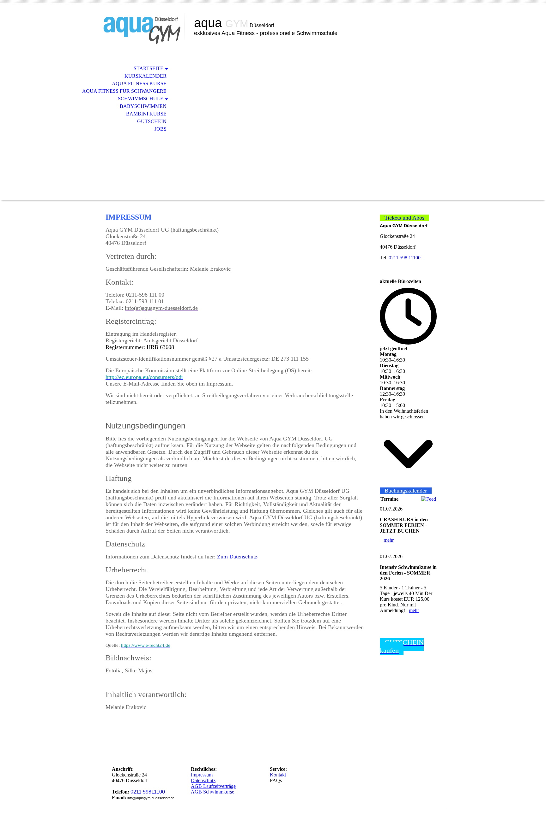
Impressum (202, 774)
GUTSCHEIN (152, 121)
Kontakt (278, 774)
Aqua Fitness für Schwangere (124, 91)
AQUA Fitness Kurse (139, 83)
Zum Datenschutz (237, 556)
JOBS (161, 129)
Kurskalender (145, 76)
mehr (389, 540)
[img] (142, 31)
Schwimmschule (140, 98)
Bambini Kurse (146, 113)
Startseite (148, 68)
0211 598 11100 (405, 257)
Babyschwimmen (143, 106)
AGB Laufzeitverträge (213, 786)
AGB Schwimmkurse (212, 791)
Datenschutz (203, 780)
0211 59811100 (147, 791)
